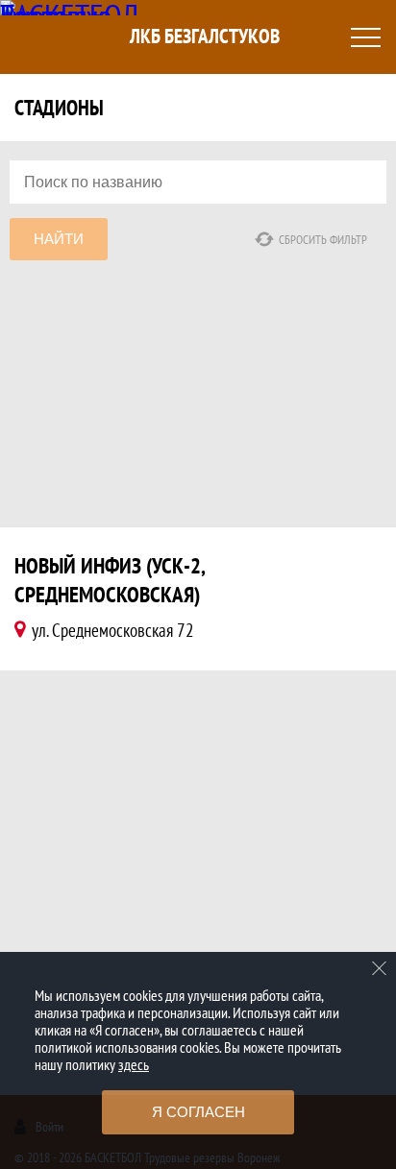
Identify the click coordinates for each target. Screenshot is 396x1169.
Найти (59, 239)
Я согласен (198, 1112)
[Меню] (365, 37)
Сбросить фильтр (323, 239)
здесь (133, 1064)
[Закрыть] (379, 968)
